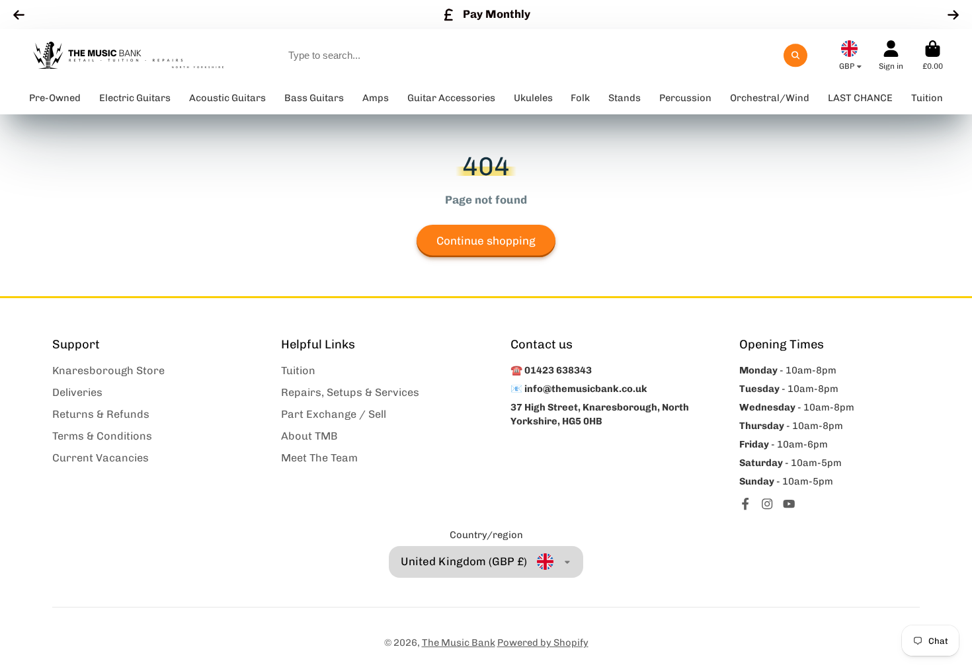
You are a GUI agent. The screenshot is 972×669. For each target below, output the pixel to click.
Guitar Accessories (451, 98)
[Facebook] (745, 504)
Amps (375, 98)
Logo (128, 55)
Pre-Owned (55, 98)
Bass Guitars (314, 98)
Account (891, 55)
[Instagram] (767, 504)
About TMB (309, 436)
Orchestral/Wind (769, 98)
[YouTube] (789, 504)
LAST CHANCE (860, 98)
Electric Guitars (135, 98)
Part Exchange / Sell (333, 414)
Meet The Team (319, 458)
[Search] (795, 55)
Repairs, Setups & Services (350, 392)
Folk (580, 98)
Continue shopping (486, 240)
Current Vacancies (100, 458)
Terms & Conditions (102, 436)
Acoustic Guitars (227, 98)
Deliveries (77, 392)
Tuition (298, 370)
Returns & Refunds (100, 414)
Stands (624, 98)
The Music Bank (458, 643)
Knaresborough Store (108, 370)
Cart (932, 55)
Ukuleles (533, 98)
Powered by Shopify (542, 643)
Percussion (685, 98)
